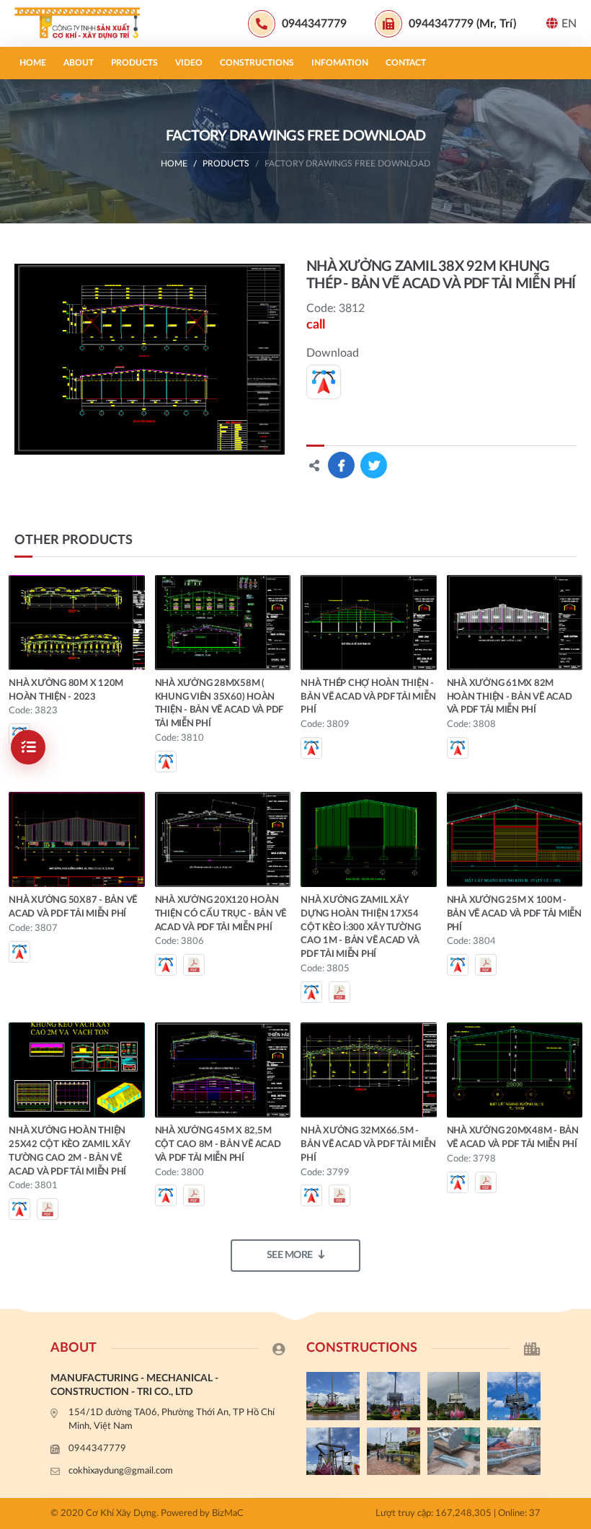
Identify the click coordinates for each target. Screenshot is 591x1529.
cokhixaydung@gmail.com (120, 1471)
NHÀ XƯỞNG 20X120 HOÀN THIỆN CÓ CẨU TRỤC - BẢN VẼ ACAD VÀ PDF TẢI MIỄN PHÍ (221, 914)
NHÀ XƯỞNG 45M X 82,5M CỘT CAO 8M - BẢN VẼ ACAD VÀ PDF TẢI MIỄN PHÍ (218, 1144)
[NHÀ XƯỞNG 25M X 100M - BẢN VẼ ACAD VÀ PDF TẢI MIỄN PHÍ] (515, 839)
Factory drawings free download (347, 163)
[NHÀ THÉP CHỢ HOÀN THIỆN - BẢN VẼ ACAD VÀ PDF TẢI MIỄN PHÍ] (369, 622)
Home (32, 62)
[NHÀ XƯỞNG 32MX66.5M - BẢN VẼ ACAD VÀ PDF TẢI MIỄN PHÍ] (369, 1070)
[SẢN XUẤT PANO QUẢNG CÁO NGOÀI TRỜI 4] (393, 1395)
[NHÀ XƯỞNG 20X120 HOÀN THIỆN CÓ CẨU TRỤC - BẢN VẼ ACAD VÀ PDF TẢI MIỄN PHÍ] (223, 839)
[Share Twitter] (373, 465)
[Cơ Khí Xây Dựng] (82, 23)
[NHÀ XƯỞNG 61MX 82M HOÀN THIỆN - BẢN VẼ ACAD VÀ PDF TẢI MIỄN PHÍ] (515, 622)
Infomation (339, 62)
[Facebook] (573, 1061)
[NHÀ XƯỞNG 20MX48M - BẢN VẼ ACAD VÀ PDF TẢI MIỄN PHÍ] (515, 1070)
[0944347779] (573, 1037)
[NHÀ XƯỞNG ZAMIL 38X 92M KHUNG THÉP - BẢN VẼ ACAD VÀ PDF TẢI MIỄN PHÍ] (149, 359)
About (78, 62)
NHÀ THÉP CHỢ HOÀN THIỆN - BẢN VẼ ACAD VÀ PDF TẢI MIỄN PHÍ (368, 697)
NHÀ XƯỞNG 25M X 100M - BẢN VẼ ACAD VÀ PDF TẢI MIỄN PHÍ (514, 914)
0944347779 (97, 1448)
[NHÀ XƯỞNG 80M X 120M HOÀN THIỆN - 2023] (77, 622)
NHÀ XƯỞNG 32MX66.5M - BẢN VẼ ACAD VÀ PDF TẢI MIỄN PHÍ (368, 1144)
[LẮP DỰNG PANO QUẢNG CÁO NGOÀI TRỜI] (393, 1451)
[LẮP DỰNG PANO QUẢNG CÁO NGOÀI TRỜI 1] (333, 1451)
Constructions (257, 62)
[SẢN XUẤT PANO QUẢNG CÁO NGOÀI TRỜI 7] (454, 1451)
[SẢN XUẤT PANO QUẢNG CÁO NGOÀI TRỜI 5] (333, 1395)
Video (189, 62)
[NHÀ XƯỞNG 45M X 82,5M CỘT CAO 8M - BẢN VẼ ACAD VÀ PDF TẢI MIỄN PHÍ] (223, 1070)
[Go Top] (573, 1109)
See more (290, 1255)
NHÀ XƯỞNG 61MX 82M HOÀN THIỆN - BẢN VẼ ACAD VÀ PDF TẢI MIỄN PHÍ (509, 697)
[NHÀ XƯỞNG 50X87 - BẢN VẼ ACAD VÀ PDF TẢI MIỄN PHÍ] (77, 839)
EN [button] (569, 24)
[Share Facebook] (341, 465)
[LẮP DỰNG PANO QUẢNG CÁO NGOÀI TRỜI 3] (454, 1395)
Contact (406, 62)
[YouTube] (573, 1085)
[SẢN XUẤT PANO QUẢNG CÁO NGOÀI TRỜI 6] (514, 1451)
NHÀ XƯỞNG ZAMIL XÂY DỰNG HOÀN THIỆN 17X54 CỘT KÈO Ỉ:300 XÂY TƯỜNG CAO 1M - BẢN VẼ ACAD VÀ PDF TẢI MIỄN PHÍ (360, 927)
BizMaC (228, 1513)
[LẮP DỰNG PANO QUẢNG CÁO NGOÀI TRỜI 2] (514, 1395)
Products (134, 62)
